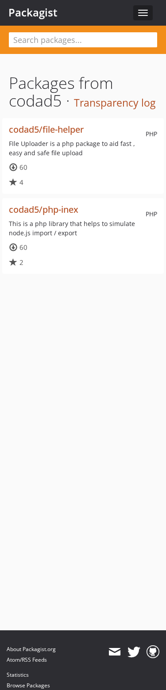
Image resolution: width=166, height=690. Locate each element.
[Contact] (114, 652)
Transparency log (114, 103)
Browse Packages (28, 685)
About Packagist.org (31, 649)
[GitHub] (153, 652)
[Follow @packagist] (133, 652)
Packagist (33, 12)
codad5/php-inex (43, 209)
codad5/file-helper (46, 129)
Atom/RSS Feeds (27, 659)
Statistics (18, 674)
